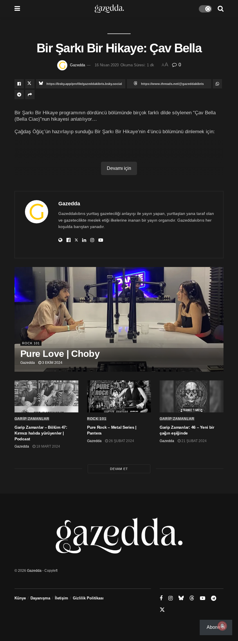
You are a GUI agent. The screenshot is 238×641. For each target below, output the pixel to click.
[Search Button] (220, 8)
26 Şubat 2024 (121, 441)
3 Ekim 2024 (51, 363)
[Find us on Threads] (192, 598)
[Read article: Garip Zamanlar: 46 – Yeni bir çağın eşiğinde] (191, 396)
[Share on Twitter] (30, 83)
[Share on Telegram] (19, 94)
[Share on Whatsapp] (217, 83)
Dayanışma (40, 598)
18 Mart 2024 (47, 446)
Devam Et (119, 469)
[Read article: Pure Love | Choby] (119, 319)
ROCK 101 (31, 343)
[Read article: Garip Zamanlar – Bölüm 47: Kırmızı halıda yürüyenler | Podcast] (46, 396)
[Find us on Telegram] (213, 598)
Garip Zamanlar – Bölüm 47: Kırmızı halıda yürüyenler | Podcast (41, 433)
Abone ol (216, 627)
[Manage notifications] (222, 626)
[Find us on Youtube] (202, 598)
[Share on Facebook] (19, 83)
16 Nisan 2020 (107, 65)
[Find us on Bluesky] (181, 598)
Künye (20, 598)
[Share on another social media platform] (30, 94)
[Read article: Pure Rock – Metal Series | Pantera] (119, 396)
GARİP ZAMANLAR (32, 419)
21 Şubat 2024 (194, 441)
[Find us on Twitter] (162, 609)
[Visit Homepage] (109, 9)
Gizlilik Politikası (88, 598)
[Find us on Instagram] (170, 598)
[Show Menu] (17, 8)
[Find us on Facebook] (161, 598)
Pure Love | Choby (60, 353)
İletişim (61, 598)
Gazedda (77, 65)
